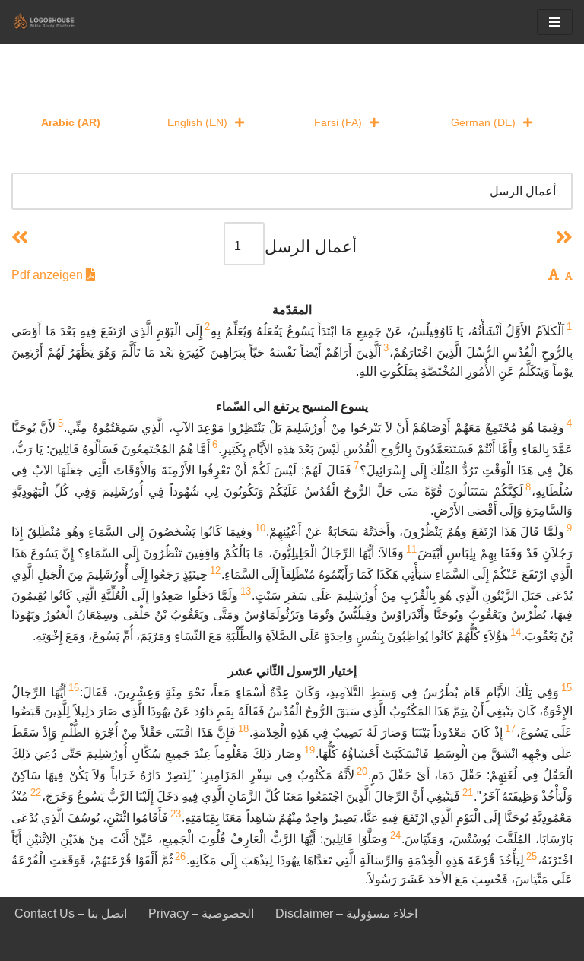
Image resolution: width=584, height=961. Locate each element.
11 (411, 549)
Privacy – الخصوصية (201, 913)
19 (309, 750)
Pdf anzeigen (48, 274)
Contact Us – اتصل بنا (70, 913)
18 (243, 728)
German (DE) (483, 122)
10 (260, 528)
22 (35, 792)
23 (175, 814)
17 (510, 728)
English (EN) (197, 122)
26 (180, 856)
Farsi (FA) (338, 122)
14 (515, 632)
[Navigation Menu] (555, 22)
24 (395, 835)
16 (73, 687)
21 (467, 792)
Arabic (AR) (70, 122)
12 (215, 570)
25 (531, 856)
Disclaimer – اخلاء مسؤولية (346, 913)
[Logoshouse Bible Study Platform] (57, 22)
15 (566, 687)
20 (362, 771)
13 (245, 591)
